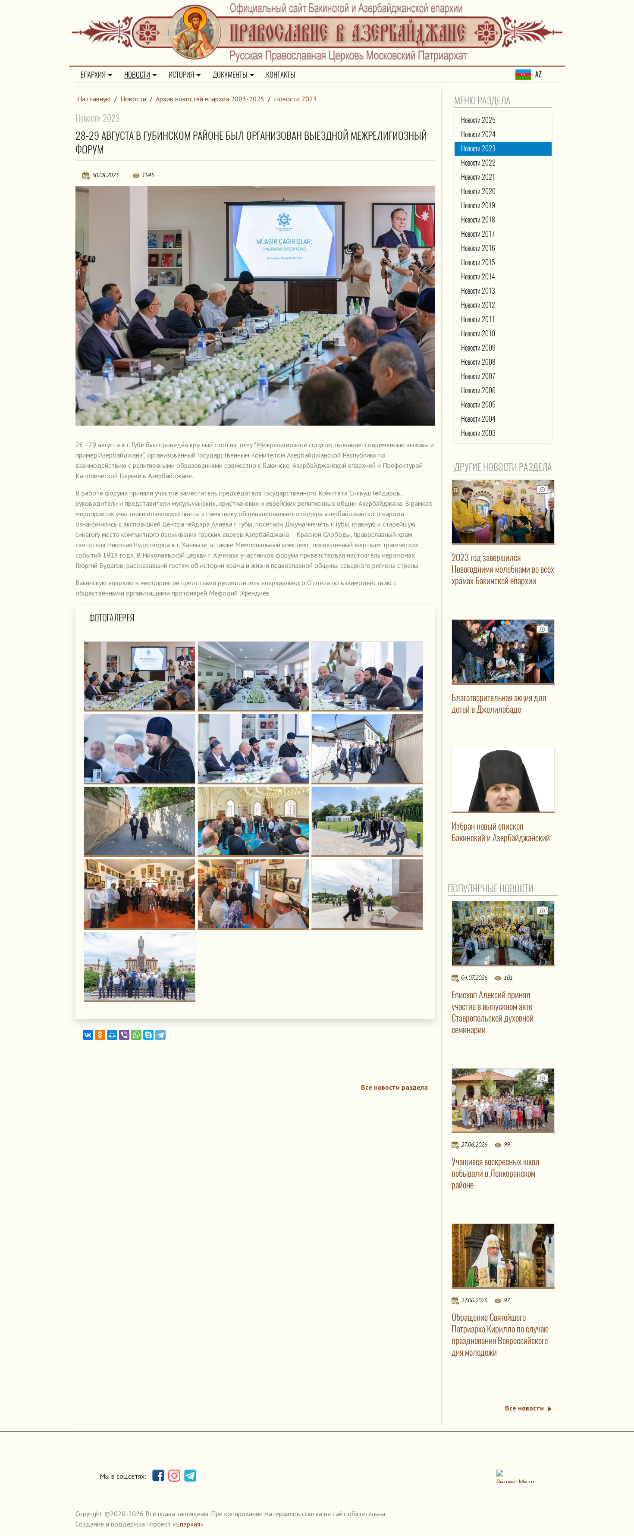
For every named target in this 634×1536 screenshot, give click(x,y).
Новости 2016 (478, 248)
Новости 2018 (478, 219)
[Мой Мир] (112, 1035)
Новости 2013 (478, 290)
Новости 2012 (478, 305)
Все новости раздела (394, 1087)
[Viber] (124, 1035)
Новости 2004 (478, 418)
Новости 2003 (478, 433)
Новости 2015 (478, 262)
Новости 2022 (478, 162)
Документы (230, 74)
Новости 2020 (478, 191)
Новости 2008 (478, 362)
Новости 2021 (478, 177)
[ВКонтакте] (88, 1035)
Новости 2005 (478, 404)
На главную (94, 98)
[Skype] (148, 1035)
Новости (137, 74)
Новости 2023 (295, 98)
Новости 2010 (478, 333)
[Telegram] (160, 1035)
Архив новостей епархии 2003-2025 (210, 98)
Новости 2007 (478, 376)
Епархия (93, 74)
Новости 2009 (478, 347)
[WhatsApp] (136, 1035)
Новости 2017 (478, 233)
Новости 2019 (478, 205)
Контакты (280, 74)
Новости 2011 (478, 319)
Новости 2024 (478, 134)
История (181, 74)
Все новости (524, 1408)
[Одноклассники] (100, 1035)
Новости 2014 (478, 276)
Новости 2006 (478, 390)
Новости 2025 (478, 120)
